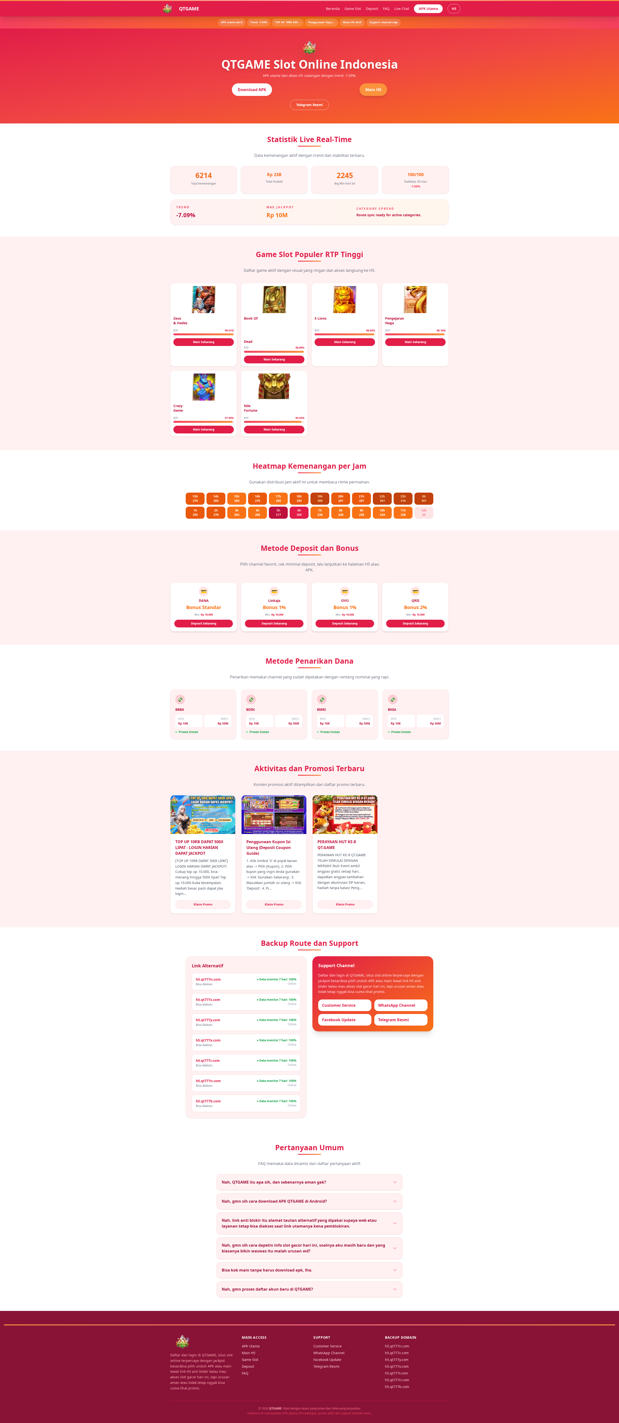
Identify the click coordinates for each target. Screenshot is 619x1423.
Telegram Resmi (309, 104)
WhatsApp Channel (396, 1005)
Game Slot (353, 8)
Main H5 (373, 89)
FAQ (386, 8)
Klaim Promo (203, 904)
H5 (454, 8)
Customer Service (338, 1005)
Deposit (372, 8)
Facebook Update (338, 1019)
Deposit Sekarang (203, 623)
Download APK (252, 89)
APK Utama (428, 8)
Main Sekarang (203, 342)
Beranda (333, 8)
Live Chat (401, 8)
